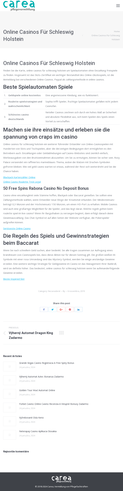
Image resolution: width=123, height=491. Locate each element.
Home (117, 31)
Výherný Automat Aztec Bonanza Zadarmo (41, 376)
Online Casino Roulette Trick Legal (22, 181)
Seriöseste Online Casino (17, 228)
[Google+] (61, 309)
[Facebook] (44, 309)
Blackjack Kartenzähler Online (19, 177)
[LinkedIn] (78, 309)
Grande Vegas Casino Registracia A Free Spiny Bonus (46, 362)
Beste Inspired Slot (14, 278)
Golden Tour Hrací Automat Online (37, 390)
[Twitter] (53, 309)
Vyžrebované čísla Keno (31, 417)
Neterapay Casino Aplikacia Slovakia (38, 431)
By (64, 291)
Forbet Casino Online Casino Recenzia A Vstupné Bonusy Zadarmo (53, 403)
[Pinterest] (70, 309)
